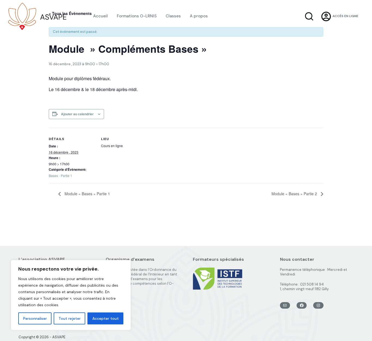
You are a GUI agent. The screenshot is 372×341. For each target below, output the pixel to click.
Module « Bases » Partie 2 (295, 193)
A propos (199, 16)
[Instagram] (318, 305)
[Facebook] (302, 305)
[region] (71, 295)
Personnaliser (35, 318)
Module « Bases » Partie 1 (86, 193)
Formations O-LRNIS (137, 16)
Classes (173, 16)
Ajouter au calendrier (77, 113)
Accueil (100, 16)
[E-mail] (285, 305)
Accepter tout (105, 318)
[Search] (309, 16)
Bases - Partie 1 (60, 175)
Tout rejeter (70, 318)
